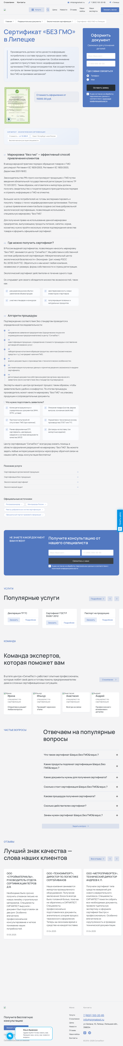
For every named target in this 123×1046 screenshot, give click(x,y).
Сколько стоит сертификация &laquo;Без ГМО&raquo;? (76, 786)
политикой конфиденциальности (100, 100)
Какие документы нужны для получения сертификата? (75, 777)
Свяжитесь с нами (81, 561)
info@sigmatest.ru (93, 1019)
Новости (63, 9)
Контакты (21, 2)
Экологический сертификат (16, 482)
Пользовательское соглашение (16, 1040)
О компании (9, 2)
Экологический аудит (13, 487)
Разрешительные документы (29, 21)
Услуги (72, 1015)
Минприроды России (37, 504)
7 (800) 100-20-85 (93, 1015)
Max (93, 79)
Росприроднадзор (14, 504)
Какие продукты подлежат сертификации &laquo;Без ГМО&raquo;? (74, 766)
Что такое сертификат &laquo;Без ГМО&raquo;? (71, 754)
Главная (9, 21)
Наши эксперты (93, 9)
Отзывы (73, 9)
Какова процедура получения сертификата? (69, 796)
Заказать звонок (110, 10)
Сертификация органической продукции (21, 472)
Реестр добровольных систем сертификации (24, 509)
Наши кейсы (82, 9)
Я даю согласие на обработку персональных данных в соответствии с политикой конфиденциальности (80, 567)
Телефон (95, 76)
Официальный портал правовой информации (24, 515)
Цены (54, 9)
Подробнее (30, 620)
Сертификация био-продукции (17, 477)
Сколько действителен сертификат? (65, 805)
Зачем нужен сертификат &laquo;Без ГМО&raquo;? (73, 815)
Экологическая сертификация (59, 21)
